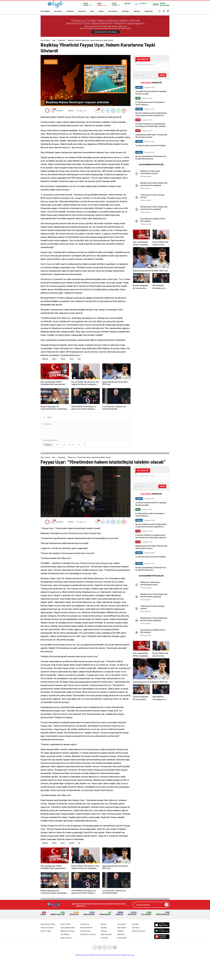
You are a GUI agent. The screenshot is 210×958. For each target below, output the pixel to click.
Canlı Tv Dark (66, 924)
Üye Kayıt (135, 927)
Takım (72, 359)
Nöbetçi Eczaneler (68, 931)
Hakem (54, 359)
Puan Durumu (105, 913)
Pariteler (132, 913)
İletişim (86, 955)
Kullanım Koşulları (120, 955)
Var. (79, 843)
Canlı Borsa (84, 924)
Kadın (101, 11)
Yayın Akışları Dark (68, 927)
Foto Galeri (112, 11)
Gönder (48, 445)
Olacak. (63, 359)
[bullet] (73, 444)
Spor (92, 11)
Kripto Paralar (162, 913)
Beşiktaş (45, 359)
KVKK (111, 955)
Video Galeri (122, 927)
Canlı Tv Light (46, 931)
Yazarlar (136, 11)
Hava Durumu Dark (48, 924)
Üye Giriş (135, 924)
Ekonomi (82, 11)
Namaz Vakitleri (58, 913)
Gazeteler (149, 11)
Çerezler (105, 955)
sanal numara (66, 938)
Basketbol (61, 40)
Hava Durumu (89, 913)
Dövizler (104, 927)
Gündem (70, 11)
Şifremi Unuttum (138, 931)
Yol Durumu (146, 913)
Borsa (43, 913)
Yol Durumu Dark (47, 927)
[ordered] (70, 444)
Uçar (79, 359)
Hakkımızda (79, 955)
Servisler (58, 11)
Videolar (125, 11)
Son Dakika (45, 11)
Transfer (71, 843)
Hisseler (119, 913)
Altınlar (104, 924)
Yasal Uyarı (131, 955)
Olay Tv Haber (45, 40)
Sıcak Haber (122, 938)
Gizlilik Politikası (95, 955)
